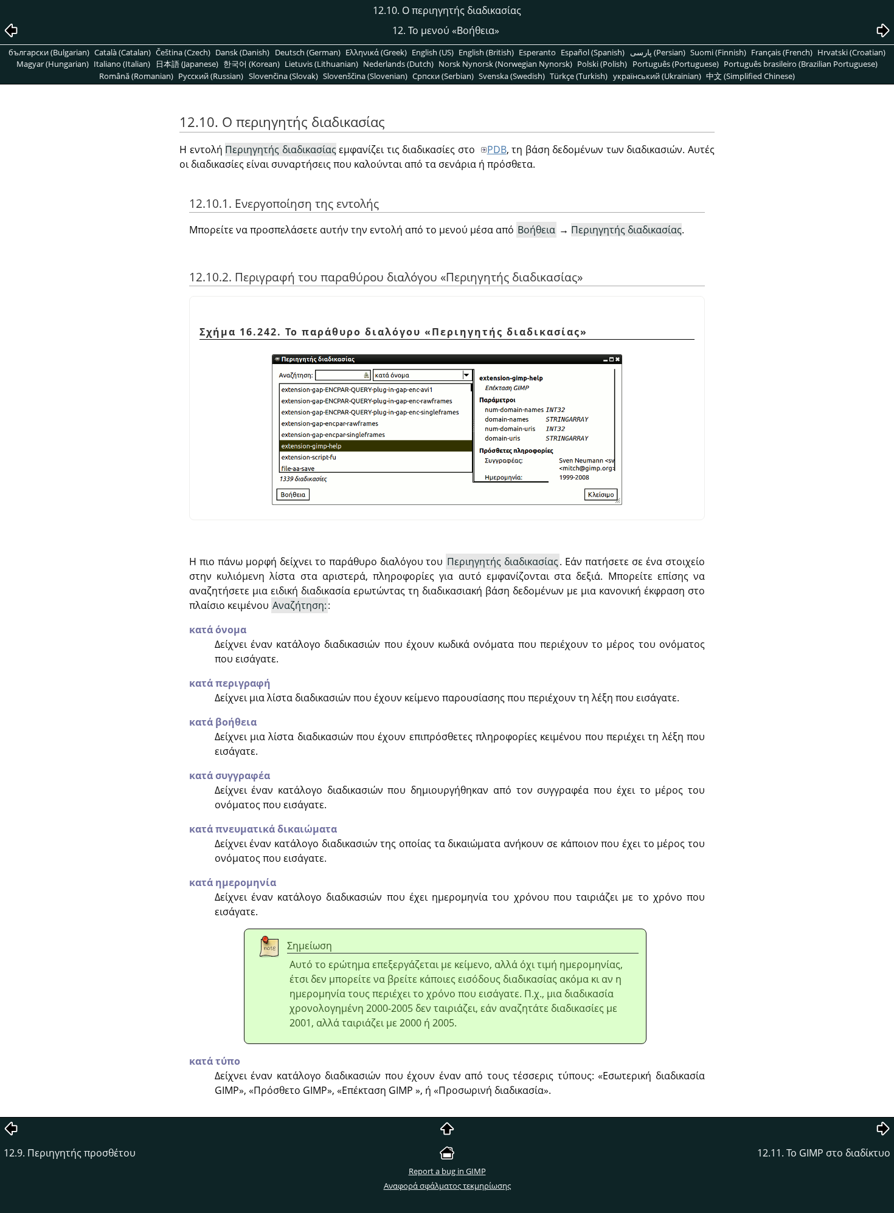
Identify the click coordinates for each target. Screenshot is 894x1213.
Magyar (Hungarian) (52, 63)
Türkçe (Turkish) (579, 75)
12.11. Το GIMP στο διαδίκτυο (823, 1153)
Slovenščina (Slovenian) (365, 75)
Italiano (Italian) (122, 63)
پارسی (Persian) (657, 52)
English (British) (486, 52)
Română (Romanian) (136, 75)
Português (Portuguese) (675, 63)
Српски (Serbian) (443, 75)
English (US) (433, 52)
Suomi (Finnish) (718, 52)
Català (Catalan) (122, 52)
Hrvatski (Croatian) (851, 52)
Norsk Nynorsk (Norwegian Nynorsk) (505, 63)
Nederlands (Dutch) (398, 63)
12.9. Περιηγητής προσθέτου (70, 1153)
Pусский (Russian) (210, 75)
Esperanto (537, 52)
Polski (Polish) (602, 63)
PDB (497, 149)
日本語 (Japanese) (187, 63)
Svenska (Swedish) (512, 75)
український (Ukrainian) (657, 75)
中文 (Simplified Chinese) (750, 75)
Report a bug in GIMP (447, 1171)
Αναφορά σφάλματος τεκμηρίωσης (447, 1185)
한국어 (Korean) (251, 63)
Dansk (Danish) (242, 52)
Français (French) (782, 52)
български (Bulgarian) (49, 52)
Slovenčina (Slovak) (283, 75)
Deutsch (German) (308, 52)
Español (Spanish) (593, 52)
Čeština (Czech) (183, 52)
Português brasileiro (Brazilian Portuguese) (801, 63)
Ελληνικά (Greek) (376, 52)
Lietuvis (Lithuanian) (321, 63)
